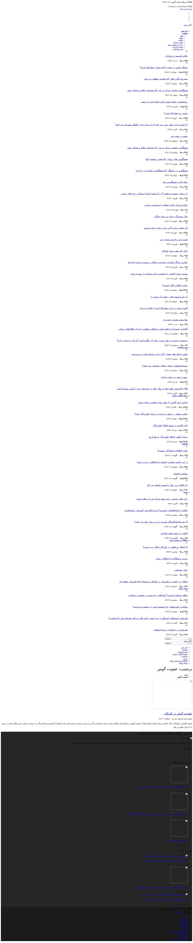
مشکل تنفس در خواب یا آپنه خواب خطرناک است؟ (164, 67)
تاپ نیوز (184, 31)
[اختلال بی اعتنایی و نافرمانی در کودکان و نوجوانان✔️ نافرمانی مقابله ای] (187, 577)
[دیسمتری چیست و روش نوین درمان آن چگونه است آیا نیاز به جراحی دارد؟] (187, 336)
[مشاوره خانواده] (187, 469)
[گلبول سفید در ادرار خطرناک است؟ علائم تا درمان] (187, 304)
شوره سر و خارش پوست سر (174, 239)
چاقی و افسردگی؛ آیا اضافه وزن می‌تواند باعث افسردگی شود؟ (163, 787)
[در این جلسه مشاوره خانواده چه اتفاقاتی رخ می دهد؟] (187, 458)
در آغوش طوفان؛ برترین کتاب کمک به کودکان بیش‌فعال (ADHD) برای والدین (157, 814)
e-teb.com (178, 913)
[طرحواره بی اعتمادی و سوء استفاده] (187, 625)
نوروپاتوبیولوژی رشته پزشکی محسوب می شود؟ (165, 365)
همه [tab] (181, 36)
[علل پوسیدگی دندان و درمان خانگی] (187, 212)
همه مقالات (183, 920)
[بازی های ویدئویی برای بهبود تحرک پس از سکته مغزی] (187, 494)
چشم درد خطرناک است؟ (176, 113)
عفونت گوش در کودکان (178, 713)
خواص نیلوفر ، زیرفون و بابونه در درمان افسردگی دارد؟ (161, 414)
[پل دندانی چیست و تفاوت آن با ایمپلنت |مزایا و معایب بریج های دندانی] (187, 189)
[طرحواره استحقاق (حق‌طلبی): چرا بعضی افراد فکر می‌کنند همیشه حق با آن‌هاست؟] (187, 614)
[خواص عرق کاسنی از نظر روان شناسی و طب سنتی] (187, 398)
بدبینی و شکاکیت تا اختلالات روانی (171, 558)
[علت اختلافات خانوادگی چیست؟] (187, 446)
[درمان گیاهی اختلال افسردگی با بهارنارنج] (187, 432)
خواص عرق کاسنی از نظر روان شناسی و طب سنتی (163, 402)
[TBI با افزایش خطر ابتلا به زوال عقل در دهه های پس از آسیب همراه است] (187, 384)
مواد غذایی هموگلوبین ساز (175, 182)
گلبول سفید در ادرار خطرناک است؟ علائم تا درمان (164, 308)
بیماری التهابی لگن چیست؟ (175, 285)
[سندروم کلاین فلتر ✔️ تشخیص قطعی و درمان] (187, 74)
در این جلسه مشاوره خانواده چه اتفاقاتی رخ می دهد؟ (162, 462)
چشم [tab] (181, 38)
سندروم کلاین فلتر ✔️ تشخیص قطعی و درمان (166, 79)
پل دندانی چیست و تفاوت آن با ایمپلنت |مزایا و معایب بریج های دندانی (154, 193)
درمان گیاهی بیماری (180, 396)
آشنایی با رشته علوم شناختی (174, 533)
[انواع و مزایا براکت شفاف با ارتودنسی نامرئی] (187, 201)
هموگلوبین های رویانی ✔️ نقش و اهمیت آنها (167, 159)
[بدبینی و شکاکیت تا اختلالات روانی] (187, 554)
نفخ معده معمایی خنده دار (175, 319)
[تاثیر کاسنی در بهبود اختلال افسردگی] (187, 421)
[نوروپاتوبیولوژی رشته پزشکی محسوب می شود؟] (187, 361)
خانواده (185, 444)
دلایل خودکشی (181, 570)
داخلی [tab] (180, 40)
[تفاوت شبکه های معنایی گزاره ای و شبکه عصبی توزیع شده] (187, 350)
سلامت (185, 33)
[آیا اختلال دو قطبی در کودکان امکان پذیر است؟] (187, 543)
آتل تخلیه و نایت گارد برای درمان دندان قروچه (166, 228)
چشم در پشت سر (179, 136)
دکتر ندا (174, 719)
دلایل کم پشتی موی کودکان (175, 251)
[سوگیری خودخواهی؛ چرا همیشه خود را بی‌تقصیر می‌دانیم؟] (187, 602)
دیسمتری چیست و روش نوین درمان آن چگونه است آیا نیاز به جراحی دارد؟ (152, 340)
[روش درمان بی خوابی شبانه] (187, 373)
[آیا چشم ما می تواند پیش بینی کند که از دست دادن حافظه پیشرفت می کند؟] (187, 120)
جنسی (185, 938)
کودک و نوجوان (182, 933)
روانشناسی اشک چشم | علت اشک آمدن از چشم (164, 102)
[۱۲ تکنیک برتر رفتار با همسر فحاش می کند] (187, 481)
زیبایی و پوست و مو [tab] (175, 45)
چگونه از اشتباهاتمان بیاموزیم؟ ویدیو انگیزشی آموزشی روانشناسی (156, 510)
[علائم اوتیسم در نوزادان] (187, 51)
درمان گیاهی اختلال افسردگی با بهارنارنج (168, 437)
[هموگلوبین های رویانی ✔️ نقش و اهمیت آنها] (187, 155)
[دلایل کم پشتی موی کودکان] (187, 246)
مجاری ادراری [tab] (177, 47)
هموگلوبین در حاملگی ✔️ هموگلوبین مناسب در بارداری (162, 170)
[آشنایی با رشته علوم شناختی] (187, 529)
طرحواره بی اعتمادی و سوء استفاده (171, 630)
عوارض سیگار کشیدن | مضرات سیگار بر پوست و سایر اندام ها (158, 262)
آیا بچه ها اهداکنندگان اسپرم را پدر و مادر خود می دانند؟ (161, 522)
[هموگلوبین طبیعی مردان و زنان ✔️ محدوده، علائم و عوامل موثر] (187, 86)
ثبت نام (184, 9)
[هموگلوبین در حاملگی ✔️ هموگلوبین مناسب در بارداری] (187, 166)
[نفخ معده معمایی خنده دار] (187, 315)
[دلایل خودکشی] (187, 566)
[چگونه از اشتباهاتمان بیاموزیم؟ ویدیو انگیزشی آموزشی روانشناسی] (187, 506)
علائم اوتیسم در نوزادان (176, 56)
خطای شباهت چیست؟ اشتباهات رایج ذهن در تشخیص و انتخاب (158, 595)
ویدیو (186, 492)
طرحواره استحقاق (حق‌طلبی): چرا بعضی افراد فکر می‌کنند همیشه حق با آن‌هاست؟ (148, 618)
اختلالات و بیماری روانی (178, 540)
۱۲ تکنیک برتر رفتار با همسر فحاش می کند (167, 485)
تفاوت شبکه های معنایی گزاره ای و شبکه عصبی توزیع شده (160, 354)
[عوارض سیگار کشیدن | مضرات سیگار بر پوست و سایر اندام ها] (187, 258)
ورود (190, 9)
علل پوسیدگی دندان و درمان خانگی (171, 216)
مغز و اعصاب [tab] (178, 49)
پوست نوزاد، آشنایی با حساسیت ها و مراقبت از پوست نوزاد (159, 274)
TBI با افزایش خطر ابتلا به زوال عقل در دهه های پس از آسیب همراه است (152, 388)
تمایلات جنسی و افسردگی (177, 841)
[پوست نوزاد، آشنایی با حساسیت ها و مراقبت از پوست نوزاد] (187, 269)
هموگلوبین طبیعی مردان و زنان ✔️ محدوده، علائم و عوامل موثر (157, 90)
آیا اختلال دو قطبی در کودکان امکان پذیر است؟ (165, 547)
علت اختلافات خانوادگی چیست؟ (172, 450)
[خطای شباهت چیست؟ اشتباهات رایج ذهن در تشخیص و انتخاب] (187, 591)
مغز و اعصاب (182, 347)
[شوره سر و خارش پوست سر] (187, 235)
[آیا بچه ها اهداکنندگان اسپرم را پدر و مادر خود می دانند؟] (187, 517)
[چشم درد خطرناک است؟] (187, 109)
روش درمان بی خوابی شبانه (174, 377)
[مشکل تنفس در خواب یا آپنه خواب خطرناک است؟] (187, 63)
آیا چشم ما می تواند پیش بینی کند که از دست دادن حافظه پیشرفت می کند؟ (151, 124)
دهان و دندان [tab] (178, 43)
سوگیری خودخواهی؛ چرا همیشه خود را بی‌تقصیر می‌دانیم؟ (160, 607)
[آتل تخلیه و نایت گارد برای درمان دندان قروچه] (187, 223)
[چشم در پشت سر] (187, 132)
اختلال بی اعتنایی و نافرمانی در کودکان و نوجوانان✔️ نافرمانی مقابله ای (153, 581)
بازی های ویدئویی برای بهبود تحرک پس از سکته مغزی (162, 499)
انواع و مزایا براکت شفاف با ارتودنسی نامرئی (166, 205)
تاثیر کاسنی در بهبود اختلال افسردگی (170, 425)
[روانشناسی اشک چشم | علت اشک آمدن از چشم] (187, 97)
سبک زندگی (183, 588)
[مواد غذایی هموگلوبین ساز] (187, 178)
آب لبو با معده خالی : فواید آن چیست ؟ (169, 297)
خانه (186, 675)
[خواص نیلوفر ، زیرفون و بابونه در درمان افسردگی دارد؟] (187, 409)
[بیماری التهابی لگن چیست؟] (187, 281)
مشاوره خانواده (180, 473)
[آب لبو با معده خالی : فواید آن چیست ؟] (187, 292)
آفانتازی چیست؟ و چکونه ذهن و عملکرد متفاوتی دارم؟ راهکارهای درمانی (153, 329)
